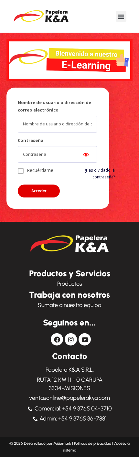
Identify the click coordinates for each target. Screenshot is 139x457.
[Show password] (86, 154)
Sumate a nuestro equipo (69, 305)
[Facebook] (57, 339)
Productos (69, 283)
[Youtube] (85, 339)
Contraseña (30, 140)
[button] (121, 16)
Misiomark (62, 443)
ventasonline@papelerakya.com (69, 397)
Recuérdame (40, 170)
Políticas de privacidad (92, 443)
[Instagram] (71, 339)
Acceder (39, 191)
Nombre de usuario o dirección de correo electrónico (54, 106)
